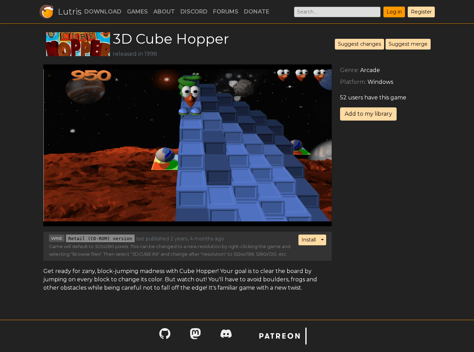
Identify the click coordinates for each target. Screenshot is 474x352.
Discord (194, 11)
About (164, 11)
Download (102, 11)
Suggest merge (408, 44)
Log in (394, 12)
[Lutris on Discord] (225, 336)
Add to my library (368, 114)
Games (137, 11)
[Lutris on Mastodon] (195, 336)
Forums (225, 11)
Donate (256, 11)
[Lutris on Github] (164, 336)
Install (309, 240)
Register (421, 12)
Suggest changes (359, 44)
